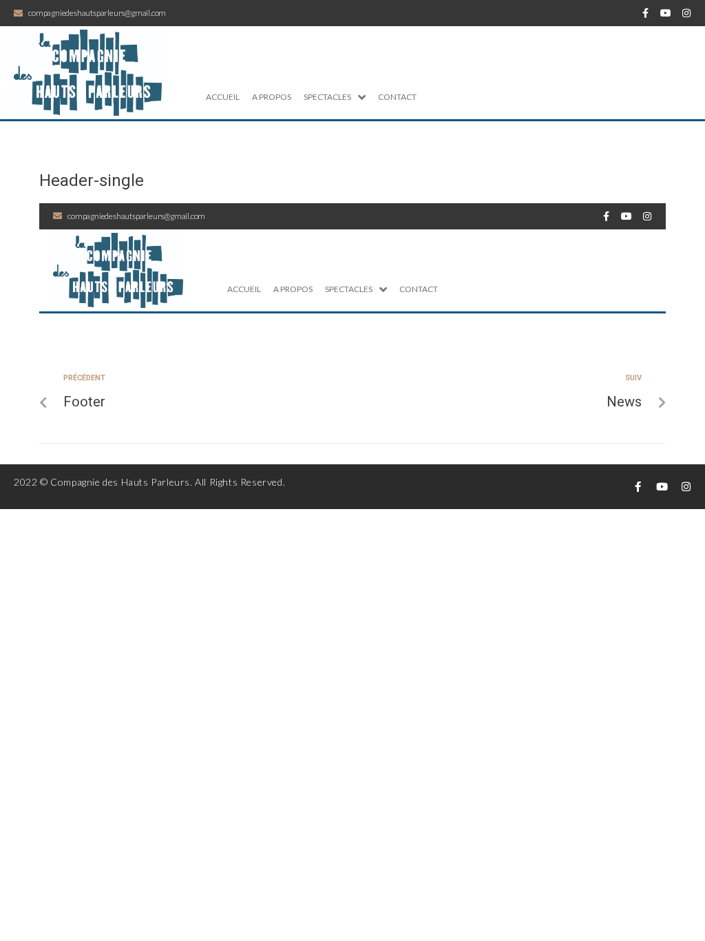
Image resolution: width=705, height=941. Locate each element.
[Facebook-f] (645, 13)
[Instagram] (686, 13)
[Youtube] (666, 13)
